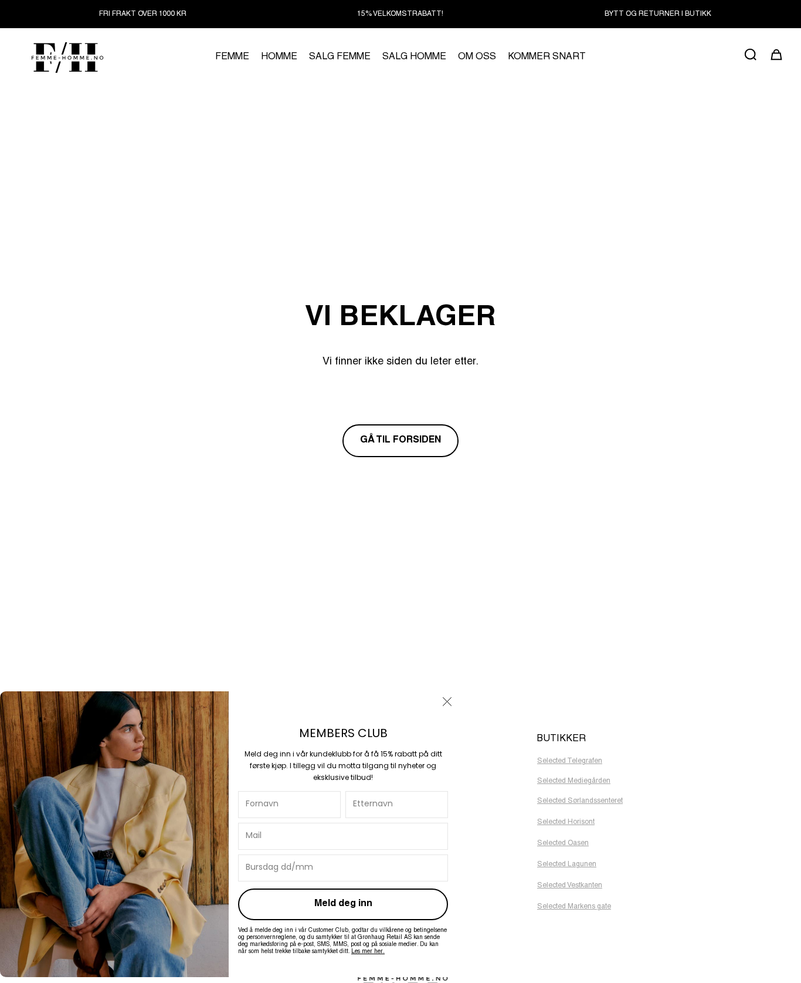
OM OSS (477, 57)
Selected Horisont (566, 822)
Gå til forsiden (400, 440)
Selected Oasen (563, 843)
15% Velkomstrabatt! (400, 14)
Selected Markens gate (574, 906)
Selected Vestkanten (569, 885)
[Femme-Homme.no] (66, 57)
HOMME (279, 57)
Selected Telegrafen (569, 761)
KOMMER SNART (547, 57)
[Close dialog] (447, 701)
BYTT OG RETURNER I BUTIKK (658, 14)
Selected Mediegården (573, 781)
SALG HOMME (414, 57)
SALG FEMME (340, 57)
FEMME (232, 57)
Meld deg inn (343, 904)
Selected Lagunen (566, 864)
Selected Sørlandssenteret (580, 801)
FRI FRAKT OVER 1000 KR (142, 14)
